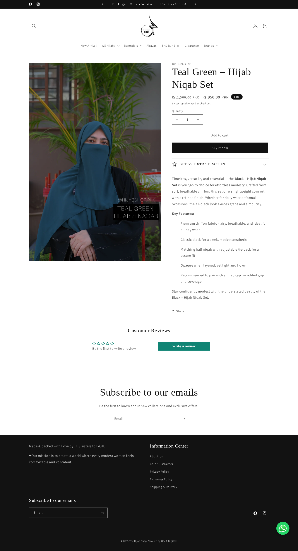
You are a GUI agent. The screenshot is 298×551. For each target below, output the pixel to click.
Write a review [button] (184, 346)
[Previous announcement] (102, 4)
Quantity (177, 111)
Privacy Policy (159, 472)
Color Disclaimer (161, 464)
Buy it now (220, 148)
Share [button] (180, 311)
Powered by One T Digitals (162, 540)
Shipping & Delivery (163, 487)
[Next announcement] (195, 4)
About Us (156, 456)
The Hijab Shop (138, 540)
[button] (34, 26)
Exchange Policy (161, 479)
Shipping (177, 103)
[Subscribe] (183, 419)
